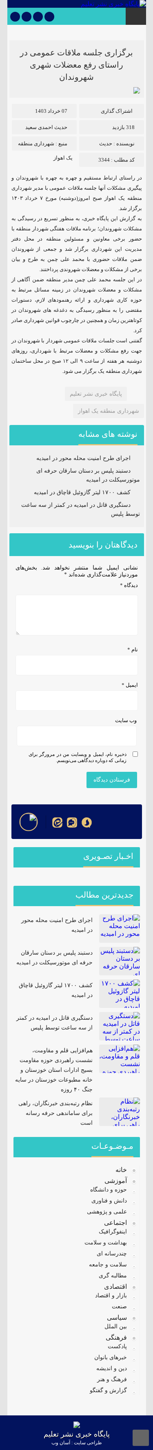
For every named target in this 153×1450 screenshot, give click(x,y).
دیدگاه (129, 585)
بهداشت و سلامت (105, 1243)
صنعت (119, 1306)
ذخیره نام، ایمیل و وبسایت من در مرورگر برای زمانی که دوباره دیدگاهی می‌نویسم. (77, 757)
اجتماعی (115, 1222)
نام (132, 649)
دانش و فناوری (109, 1201)
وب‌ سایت (126, 720)
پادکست (117, 1346)
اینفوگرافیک (113, 1232)
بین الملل (115, 1326)
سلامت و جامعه (108, 1265)
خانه (121, 1169)
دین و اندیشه (111, 1368)
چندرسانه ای (112, 1254)
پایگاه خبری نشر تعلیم (96, 394)
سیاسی (117, 1317)
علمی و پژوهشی (107, 1212)
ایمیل (130, 685)
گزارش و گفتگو (108, 1390)
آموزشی (115, 1180)
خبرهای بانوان (110, 1357)
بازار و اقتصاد (111, 1295)
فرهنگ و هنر (112, 1379)
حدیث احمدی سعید (46, 127)
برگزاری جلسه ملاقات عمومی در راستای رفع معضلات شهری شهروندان (76, 64)
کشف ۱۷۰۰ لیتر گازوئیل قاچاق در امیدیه (82, 492)
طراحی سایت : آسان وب (76, 1443)
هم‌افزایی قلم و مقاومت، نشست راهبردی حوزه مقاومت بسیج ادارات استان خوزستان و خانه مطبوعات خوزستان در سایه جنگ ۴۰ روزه (54, 1070)
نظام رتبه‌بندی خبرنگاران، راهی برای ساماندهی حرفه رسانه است (55, 1113)
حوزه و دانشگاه (108, 1190)
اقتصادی (115, 1286)
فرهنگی (116, 1337)
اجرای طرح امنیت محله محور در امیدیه (83, 458)
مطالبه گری (113, 1276)
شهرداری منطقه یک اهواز (108, 411)
